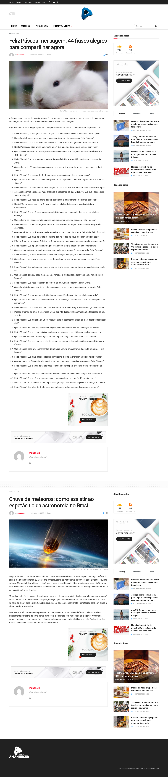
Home (11, 2)
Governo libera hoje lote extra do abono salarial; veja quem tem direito (145, 124)
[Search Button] (156, 26)
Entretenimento (39, 2)
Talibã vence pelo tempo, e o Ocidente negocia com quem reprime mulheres (144, 247)
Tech (17, 34)
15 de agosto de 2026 (125, 221)
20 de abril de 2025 (37, 55)
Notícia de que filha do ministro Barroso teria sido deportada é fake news (143, 170)
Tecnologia (28, 2)
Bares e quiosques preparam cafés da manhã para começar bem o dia (144, 262)
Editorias (18, 2)
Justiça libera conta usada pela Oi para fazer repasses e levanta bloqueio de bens (145, 139)
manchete (21, 55)
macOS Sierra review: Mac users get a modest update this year (143, 154)
